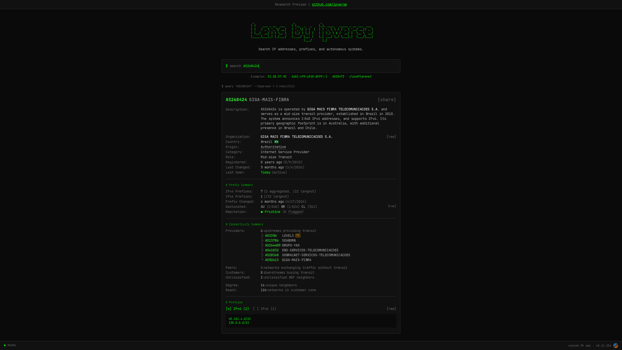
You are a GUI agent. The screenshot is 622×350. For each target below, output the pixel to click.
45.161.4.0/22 (240, 319)
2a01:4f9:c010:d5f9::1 (309, 77)
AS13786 (272, 240)
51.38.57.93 (277, 77)
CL (303, 206)
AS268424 (236, 99)
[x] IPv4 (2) (237, 308)
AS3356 (271, 235)
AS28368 (272, 255)
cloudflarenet (360, 77)
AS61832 (272, 250)
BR (283, 206)
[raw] (391, 136)
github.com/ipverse (329, 4)
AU (263, 206)
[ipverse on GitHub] (615, 345)
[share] (387, 99)
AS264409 (273, 245)
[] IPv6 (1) (264, 308)
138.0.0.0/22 (239, 323)
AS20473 (338, 77)
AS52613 (272, 260)
